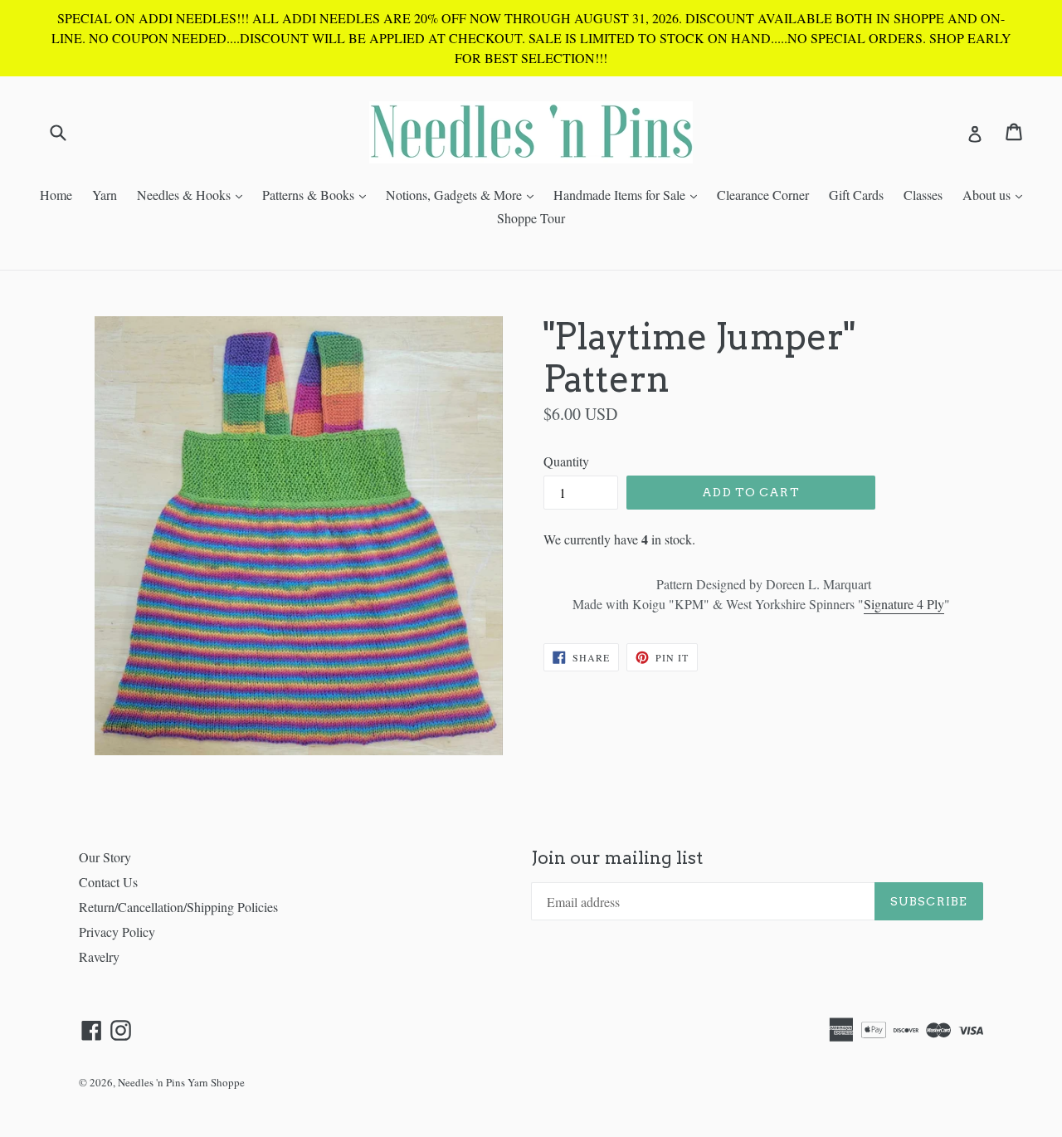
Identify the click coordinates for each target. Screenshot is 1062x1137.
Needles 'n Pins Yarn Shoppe (181, 1082)
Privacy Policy (117, 931)
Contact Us (108, 882)
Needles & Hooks (194, 194)
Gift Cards (856, 194)
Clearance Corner (763, 194)
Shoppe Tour (531, 218)
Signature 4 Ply (904, 603)
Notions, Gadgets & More (464, 194)
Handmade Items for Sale (629, 194)
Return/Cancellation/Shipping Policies (178, 906)
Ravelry (99, 956)
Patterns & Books (318, 194)
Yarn (104, 194)
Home (56, 194)
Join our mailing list (617, 857)
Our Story (105, 857)
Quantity (566, 461)
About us (996, 194)
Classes (923, 194)
